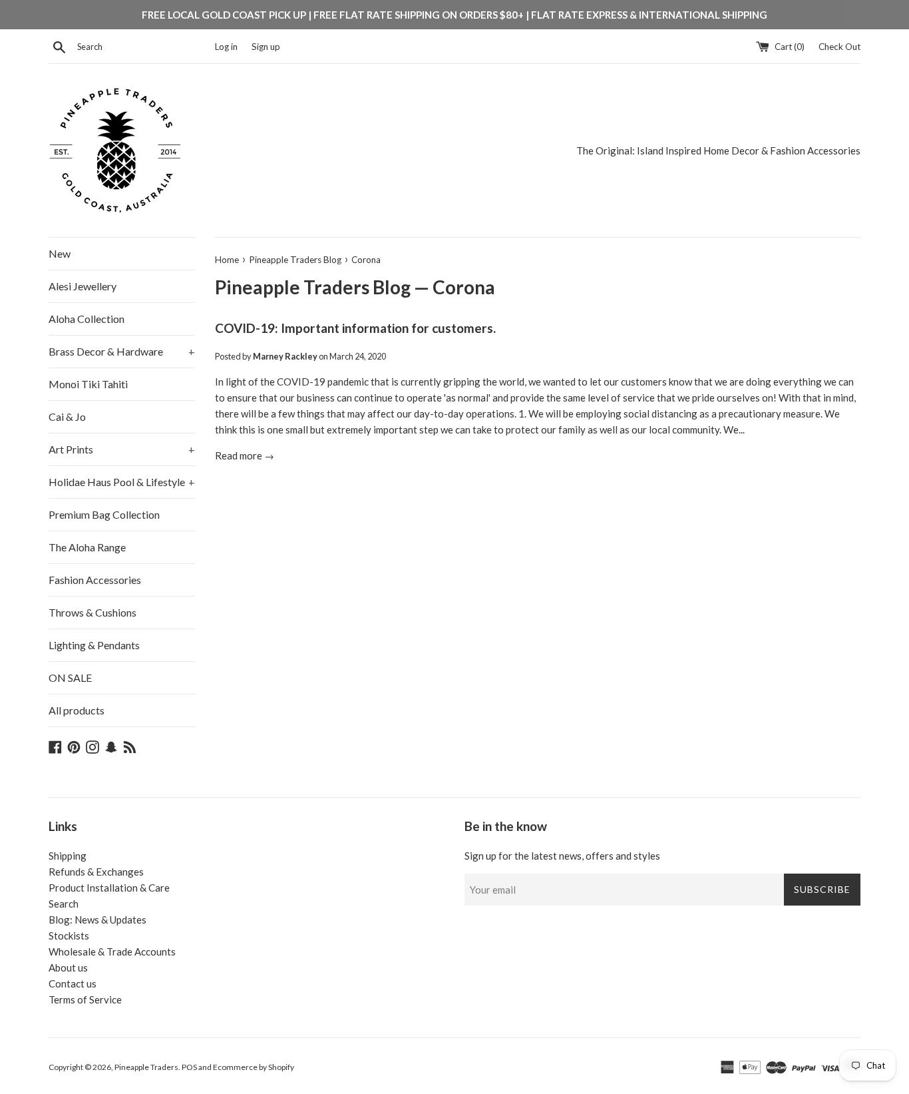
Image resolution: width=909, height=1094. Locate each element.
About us (68, 967)
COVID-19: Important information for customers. (355, 328)
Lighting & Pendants (94, 645)
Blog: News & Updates (97, 920)
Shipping (68, 856)
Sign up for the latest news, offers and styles (562, 856)
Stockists (69, 936)
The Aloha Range (87, 547)
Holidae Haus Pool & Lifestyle (122, 481)
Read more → (244, 455)
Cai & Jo (67, 416)
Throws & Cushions (92, 612)
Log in (226, 46)
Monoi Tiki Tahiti (88, 384)
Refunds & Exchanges (96, 872)
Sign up (266, 46)
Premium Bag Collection (104, 514)
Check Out (839, 46)
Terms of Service (85, 999)
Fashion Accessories (95, 579)
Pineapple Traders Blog (313, 287)
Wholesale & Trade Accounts (112, 951)
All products (76, 710)
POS (189, 1067)
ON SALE (70, 677)
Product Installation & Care (109, 888)
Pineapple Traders (146, 1067)
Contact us (72, 983)
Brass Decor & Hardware (122, 351)
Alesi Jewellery (82, 286)
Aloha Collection (86, 318)
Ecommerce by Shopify (253, 1067)
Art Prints (122, 449)
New (60, 253)
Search (64, 904)
